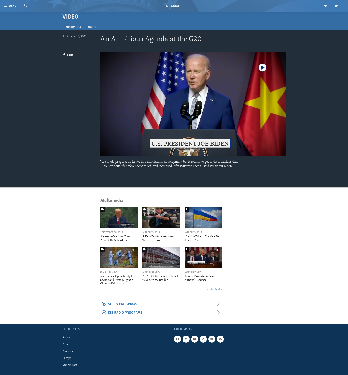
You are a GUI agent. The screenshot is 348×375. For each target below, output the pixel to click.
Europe (66, 358)
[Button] (68, 55)
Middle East (69, 365)
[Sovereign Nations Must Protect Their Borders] (119, 217)
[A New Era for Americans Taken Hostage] (161, 217)
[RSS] (203, 339)
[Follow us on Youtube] (194, 339)
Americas (68, 351)
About (92, 27)
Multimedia (73, 27)
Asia (65, 344)
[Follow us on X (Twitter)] (186, 339)
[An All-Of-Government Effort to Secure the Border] (161, 257)
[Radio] (325, 5)
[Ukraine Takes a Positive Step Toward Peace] (203, 217)
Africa (66, 337)
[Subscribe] (220, 339)
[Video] (336, 5)
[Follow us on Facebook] (177, 339)
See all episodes (213, 289)
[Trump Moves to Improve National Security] (203, 257)
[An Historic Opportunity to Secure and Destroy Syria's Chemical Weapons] (119, 257)
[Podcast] (211, 339)
